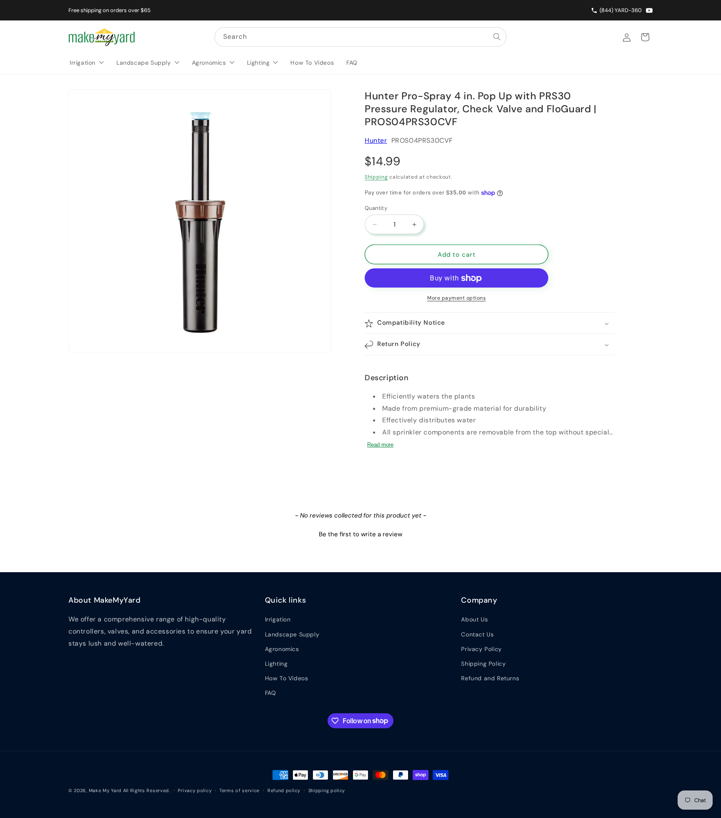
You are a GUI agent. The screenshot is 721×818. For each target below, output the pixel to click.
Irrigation (278, 619)
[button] (490, 323)
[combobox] (360, 37)
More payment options (456, 298)
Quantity (376, 208)
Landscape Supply (292, 634)
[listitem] (649, 10)
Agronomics (282, 649)
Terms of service (239, 790)
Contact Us (477, 634)
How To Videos (286, 678)
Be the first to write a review (360, 534)
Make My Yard (105, 790)
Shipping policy (326, 790)
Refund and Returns (490, 678)
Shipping (376, 177)
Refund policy (283, 790)
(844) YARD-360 (621, 10)
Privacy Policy (481, 649)
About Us (474, 619)
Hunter (376, 140)
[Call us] (595, 10)
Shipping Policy (483, 663)
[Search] (497, 37)
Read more (380, 445)
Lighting (276, 663)
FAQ (270, 693)
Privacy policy (195, 790)
